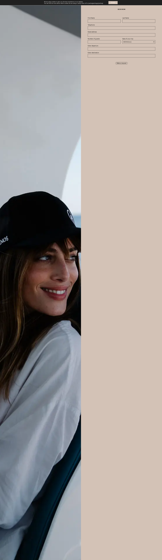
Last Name (125, 18)
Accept (113, 2)
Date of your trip (127, 39)
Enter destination (93, 52)
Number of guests (94, 39)
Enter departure (93, 45)
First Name (91, 18)
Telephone (91, 25)
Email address (92, 32)
